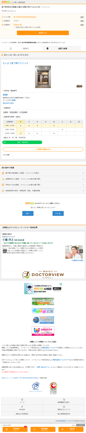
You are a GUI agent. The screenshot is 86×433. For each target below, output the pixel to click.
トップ (22, 402)
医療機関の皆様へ (64, 402)
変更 (82, 17)
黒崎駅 (5, 95)
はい (28, 213)
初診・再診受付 (22, 142)
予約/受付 (16, 429)
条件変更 (81, 425)
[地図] (13, 100)
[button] (5, 251)
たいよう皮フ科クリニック (15, 63)
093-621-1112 (8, 103)
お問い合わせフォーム (44, 367)
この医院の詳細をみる (43, 149)
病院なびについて (64, 409)
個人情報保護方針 (64, 414)
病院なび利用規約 (22, 414)
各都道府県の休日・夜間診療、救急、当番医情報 (22, 190)
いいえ (58, 213)
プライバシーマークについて (35, 391)
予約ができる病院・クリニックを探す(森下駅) (22, 185)
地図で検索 (62, 48)
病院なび (6, 2)
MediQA (22, 409)
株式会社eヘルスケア (49, 348)
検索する (43, 33)
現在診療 (44, 429)
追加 (82, 21)
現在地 (72, 429)
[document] (43, 108)
